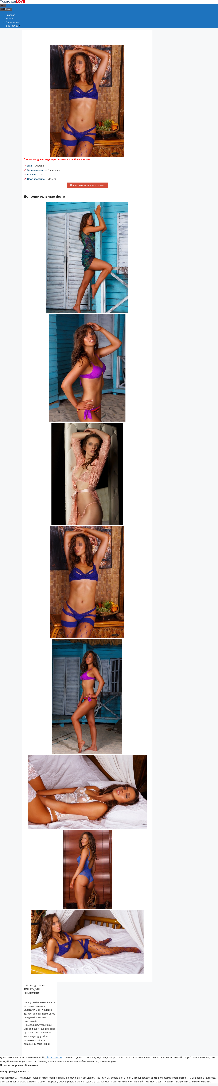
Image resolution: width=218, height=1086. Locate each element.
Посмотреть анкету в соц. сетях (87, 185)
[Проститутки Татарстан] (12, 2)
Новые (9, 18)
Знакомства (12, 22)
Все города (12, 25)
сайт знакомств (53, 1057)
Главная (10, 15)
